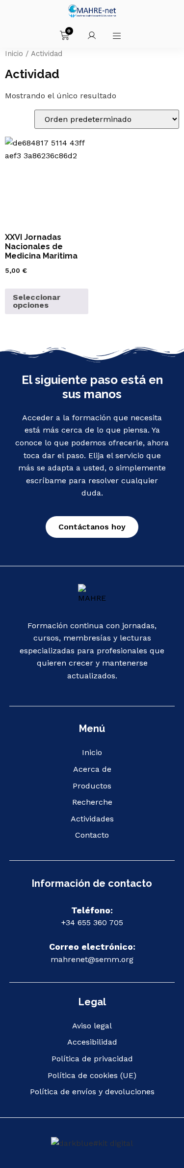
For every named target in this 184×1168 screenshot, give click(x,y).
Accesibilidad (92, 1042)
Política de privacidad (92, 1058)
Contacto (92, 835)
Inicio (14, 53)
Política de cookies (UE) (92, 1075)
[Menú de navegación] (116, 35)
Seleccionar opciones (36, 301)
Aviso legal (92, 1025)
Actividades (92, 818)
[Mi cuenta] (92, 35)
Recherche (92, 802)
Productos (92, 785)
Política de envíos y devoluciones (92, 1091)
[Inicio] (92, 594)
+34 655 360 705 (92, 922)
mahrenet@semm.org (92, 959)
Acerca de (92, 769)
